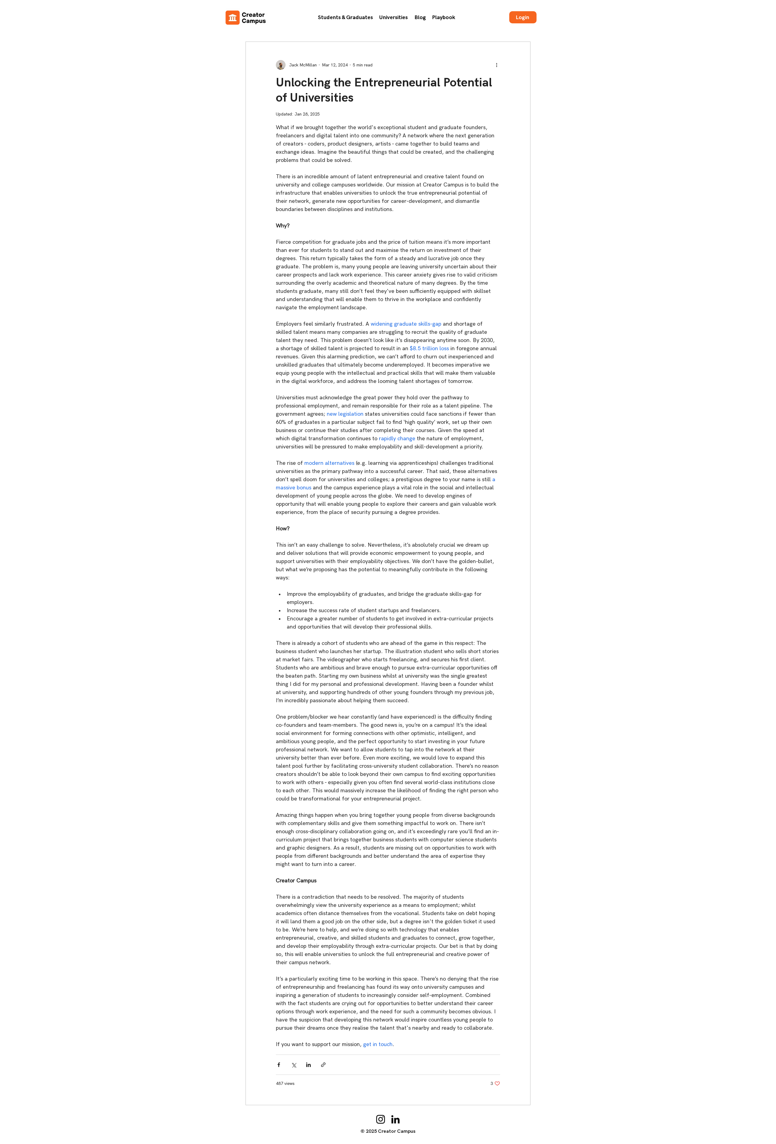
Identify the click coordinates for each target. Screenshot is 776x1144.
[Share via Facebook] (279, 1065)
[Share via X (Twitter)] (293, 1065)
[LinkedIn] (395, 1119)
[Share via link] (323, 1065)
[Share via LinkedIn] (308, 1065)
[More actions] (496, 65)
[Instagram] (380, 1119)
